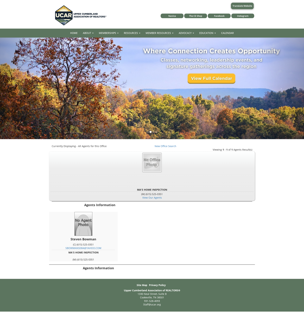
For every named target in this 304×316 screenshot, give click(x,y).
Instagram (242, 15)
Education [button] (206, 33)
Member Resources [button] (159, 33)
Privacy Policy (157, 285)
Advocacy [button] (185, 33)
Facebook (219, 15)
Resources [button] (131, 33)
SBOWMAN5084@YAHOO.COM (83, 248)
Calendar (227, 33)
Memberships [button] (108, 33)
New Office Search (165, 146)
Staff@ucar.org (152, 304)
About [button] (87, 33)
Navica (172, 15)
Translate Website (242, 5)
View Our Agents (152, 197)
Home (74, 33)
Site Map (142, 285)
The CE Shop (195, 15)
